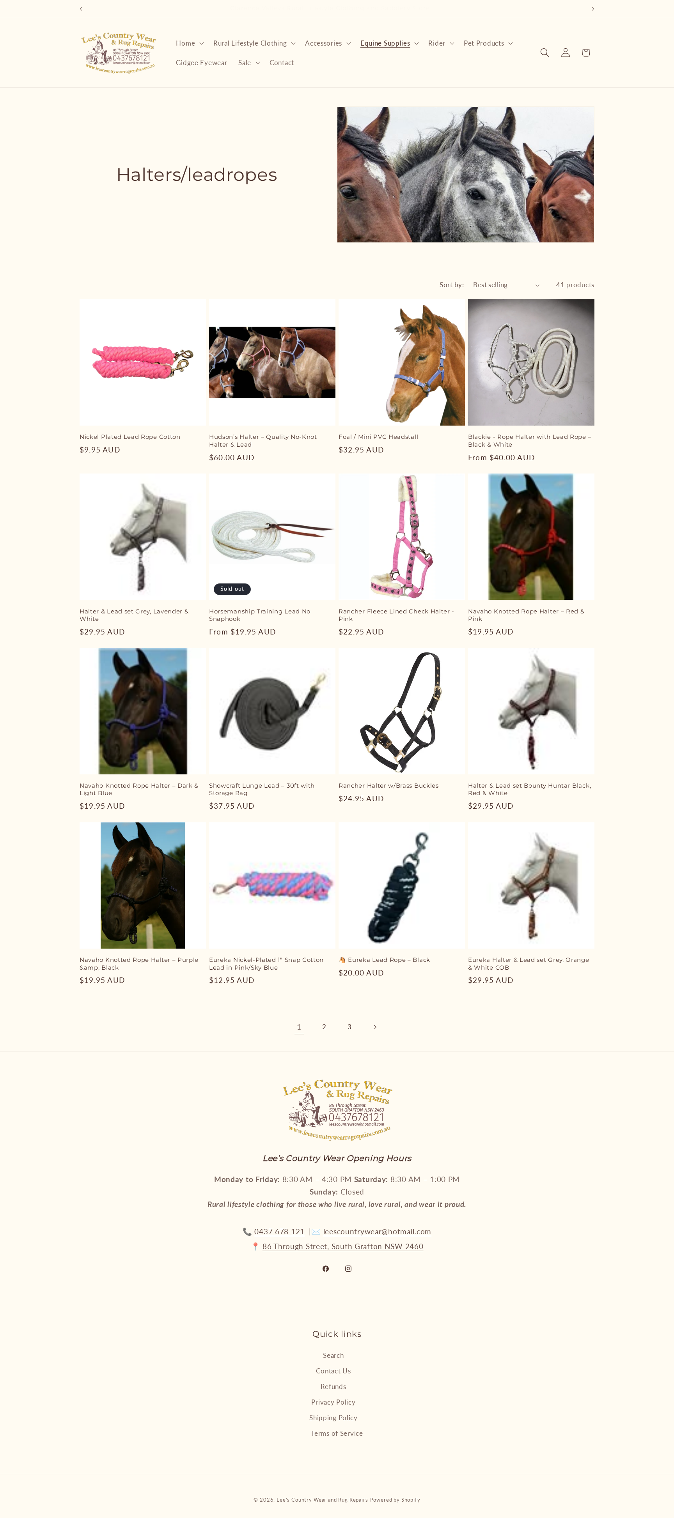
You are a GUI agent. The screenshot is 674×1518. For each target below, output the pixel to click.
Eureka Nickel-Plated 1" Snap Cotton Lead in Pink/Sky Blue (266, 963)
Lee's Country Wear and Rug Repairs (322, 1500)
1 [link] (299, 1026)
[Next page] (375, 1027)
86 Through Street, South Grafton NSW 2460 (343, 1246)
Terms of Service (337, 1433)
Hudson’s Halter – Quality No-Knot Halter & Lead (263, 440)
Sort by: (452, 285)
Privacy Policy (333, 1402)
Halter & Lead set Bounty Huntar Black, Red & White (529, 789)
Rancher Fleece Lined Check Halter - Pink (396, 615)
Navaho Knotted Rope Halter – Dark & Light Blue (139, 789)
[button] (189, 43)
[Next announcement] (592, 9)
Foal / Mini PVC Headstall (378, 436)
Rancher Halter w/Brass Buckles (389, 785)
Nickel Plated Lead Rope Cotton (130, 436)
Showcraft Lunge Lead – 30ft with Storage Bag (262, 789)
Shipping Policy (333, 1418)
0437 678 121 (279, 1231)
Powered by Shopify (395, 1500)
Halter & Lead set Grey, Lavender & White (134, 615)
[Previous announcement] (81, 9)
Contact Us (333, 1371)
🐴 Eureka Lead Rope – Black (384, 959)
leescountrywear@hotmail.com (377, 1231)
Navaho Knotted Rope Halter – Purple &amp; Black (139, 963)
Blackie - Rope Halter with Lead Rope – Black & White (529, 440)
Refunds (333, 1386)
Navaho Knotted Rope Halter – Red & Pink (526, 615)
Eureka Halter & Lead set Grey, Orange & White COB (528, 963)
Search (333, 1355)
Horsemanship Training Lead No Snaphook (259, 615)
